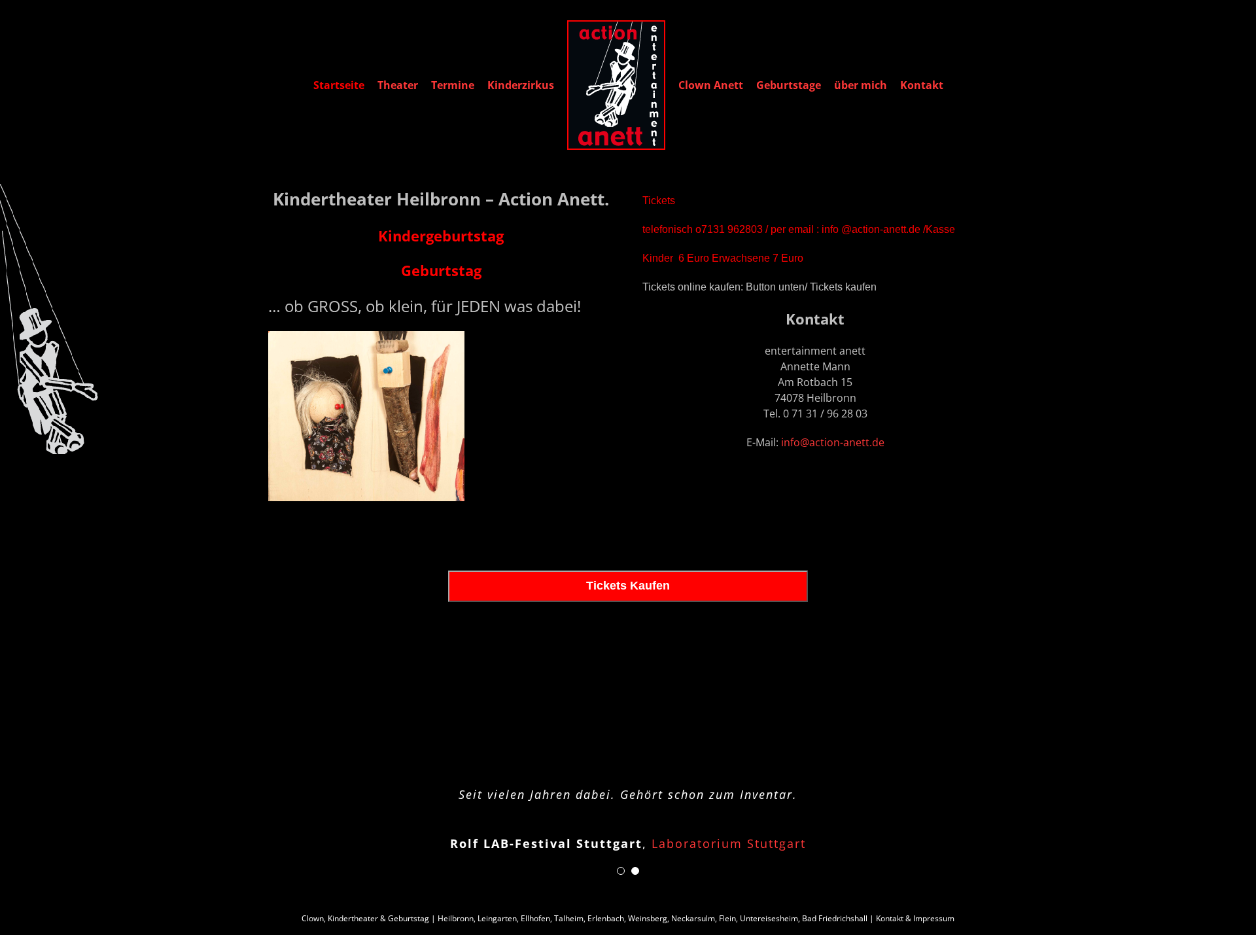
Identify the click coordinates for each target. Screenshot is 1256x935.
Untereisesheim (769, 918)
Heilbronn (456, 918)
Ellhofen (535, 918)
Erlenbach (605, 918)
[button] (621, 871)
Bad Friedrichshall (834, 918)
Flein (727, 918)
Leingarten (497, 918)
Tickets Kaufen (628, 585)
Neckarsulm (693, 918)
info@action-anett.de (832, 442)
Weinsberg (647, 918)
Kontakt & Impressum (915, 918)
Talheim (569, 918)
